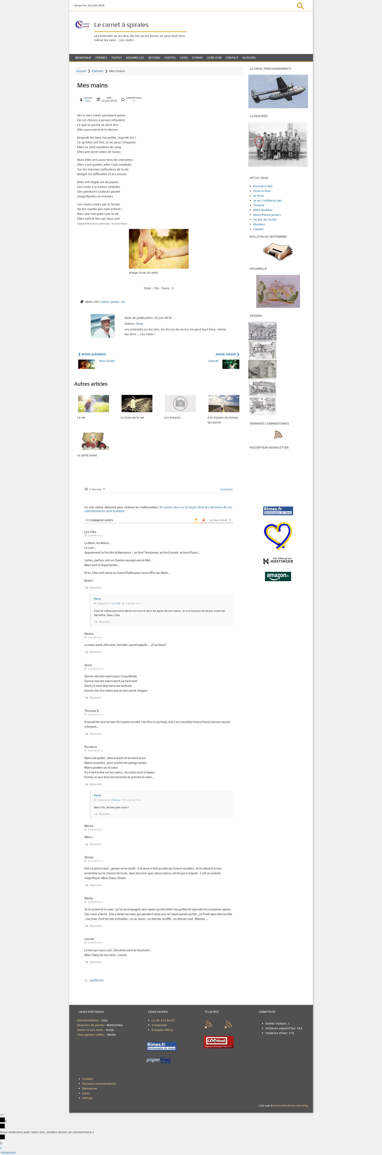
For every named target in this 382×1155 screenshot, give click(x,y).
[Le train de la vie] (137, 403)
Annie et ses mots (90, 1030)
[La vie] (93, 403)
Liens (184, 57)
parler (115, 302)
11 (134, 100)
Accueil (81, 71)
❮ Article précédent (92, 354)
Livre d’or (214, 57)
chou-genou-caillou (91, 1034)
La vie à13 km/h (163, 1020)
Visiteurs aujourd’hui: (281, 1028)
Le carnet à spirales (121, 24)
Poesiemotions (88, 1020)
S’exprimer (159, 1025)
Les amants (172, 417)
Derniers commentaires (99, 1084)
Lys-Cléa (90, 532)
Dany (88, 100)
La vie (81, 417)
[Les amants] (180, 403)
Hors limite (107, 361)
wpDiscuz (96, 980)
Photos (170, 57)
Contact (232, 57)
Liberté (213, 361)
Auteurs (249, 57)
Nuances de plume (90, 1025)
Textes (116, 57)
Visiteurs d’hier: (277, 1033)
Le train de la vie (132, 417)
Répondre (9, 1152)
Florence (115, 800)
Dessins (154, 57)
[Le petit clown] (93, 441)
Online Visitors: (276, 1023)
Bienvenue (83, 57)
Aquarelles (135, 57)
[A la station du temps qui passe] (224, 403)
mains (105, 302)
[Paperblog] (163, 1060)
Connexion (226, 489)
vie (123, 302)
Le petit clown (87, 455)
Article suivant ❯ (227, 354)
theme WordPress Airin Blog (290, 1105)
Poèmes (101, 57)
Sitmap (197, 57)
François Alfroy (162, 1030)
